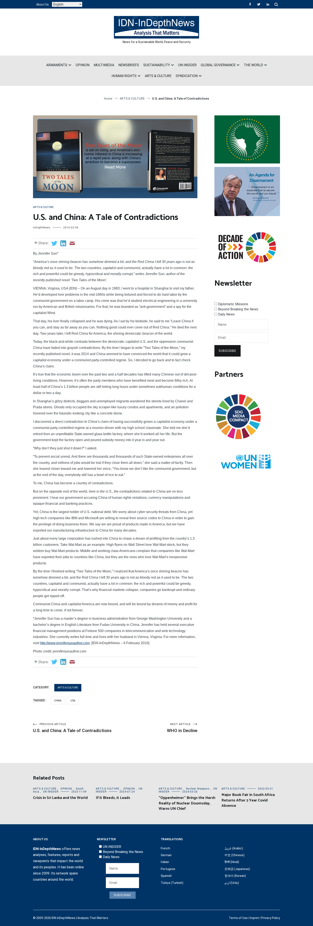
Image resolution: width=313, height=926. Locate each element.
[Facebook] (250, 4)
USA (72, 700)
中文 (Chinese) (234, 855)
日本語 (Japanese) (237, 869)
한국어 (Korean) (235, 875)
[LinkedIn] (267, 4)
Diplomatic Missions (233, 304)
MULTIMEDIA (104, 65)
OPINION (82, 65)
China (58, 700)
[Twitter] (258, 4)
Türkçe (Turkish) (172, 882)
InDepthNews (41, 227)
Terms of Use (238, 918)
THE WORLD (253, 65)
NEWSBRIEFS (128, 65)
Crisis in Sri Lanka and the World (60, 798)
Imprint (254, 918)
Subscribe (227, 351)
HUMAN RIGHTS (124, 76)
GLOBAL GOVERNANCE (218, 65)
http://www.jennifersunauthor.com (65, 643)
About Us (42, 4)
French (165, 848)
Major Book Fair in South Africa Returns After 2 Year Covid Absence (248, 800)
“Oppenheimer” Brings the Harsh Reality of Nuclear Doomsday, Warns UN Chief (187, 803)
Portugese (168, 869)
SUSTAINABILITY (156, 65)
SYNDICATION (187, 76)
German (166, 855)
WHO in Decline (182, 728)
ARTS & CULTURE (158, 76)
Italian (165, 862)
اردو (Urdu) (232, 882)
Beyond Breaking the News (238, 309)
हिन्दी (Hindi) (232, 862)
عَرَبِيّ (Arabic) (234, 848)
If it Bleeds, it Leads (113, 798)
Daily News (226, 314)
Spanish (166, 875)
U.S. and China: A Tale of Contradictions (72, 728)
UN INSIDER (187, 65)
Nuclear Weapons (198, 788)
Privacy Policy (270, 918)
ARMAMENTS (56, 65)
